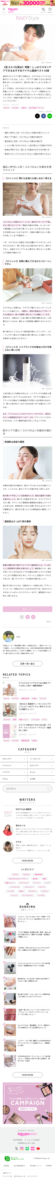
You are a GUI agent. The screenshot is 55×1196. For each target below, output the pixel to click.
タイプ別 (41, 895)
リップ (47, 883)
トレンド (37, 883)
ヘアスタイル (14, 887)
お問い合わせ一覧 (19, 1176)
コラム (5, 778)
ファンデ (14, 895)
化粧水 (23, 108)
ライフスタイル (27, 895)
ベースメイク (35, 758)
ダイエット (32, 891)
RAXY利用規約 (17, 1140)
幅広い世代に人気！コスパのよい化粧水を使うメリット (27, 132)
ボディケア (34, 765)
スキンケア (15, 104)
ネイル (32, 772)
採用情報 (49, 1165)
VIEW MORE (27, 860)
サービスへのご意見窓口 (32, 1140)
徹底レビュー (23, 719)
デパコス (43, 698)
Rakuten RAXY (13, 10)
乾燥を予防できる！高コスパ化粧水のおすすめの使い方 (27, 149)
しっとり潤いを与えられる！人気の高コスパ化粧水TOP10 (28, 145)
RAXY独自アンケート (36, 108)
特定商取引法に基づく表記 (26, 1143)
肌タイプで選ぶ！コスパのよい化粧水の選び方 (23, 137)
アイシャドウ (24, 883)
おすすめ (15, 108)
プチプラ (42, 887)
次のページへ (27, 609)
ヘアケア (6, 772)
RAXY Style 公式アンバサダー (18, 879)
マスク (44, 719)
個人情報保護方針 (19, 1165)
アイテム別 (35, 719)
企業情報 (6, 1165)
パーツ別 (10, 891)
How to (6, 108)
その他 (32, 778)
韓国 (14, 719)
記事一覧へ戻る (27, 663)
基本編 (35, 879)
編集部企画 (25, 698)
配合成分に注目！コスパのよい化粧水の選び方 (23, 141)
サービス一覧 (7, 1176)
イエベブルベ (29, 887)
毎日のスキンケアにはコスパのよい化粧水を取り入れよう (28, 154)
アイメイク (6, 765)
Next (49, 621)
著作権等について (35, 1165)
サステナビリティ (32, 1176)
